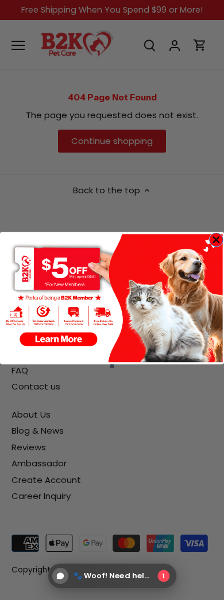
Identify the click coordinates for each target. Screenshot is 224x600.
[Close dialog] (216, 239)
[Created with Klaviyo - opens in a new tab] (112, 366)
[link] (111, 298)
